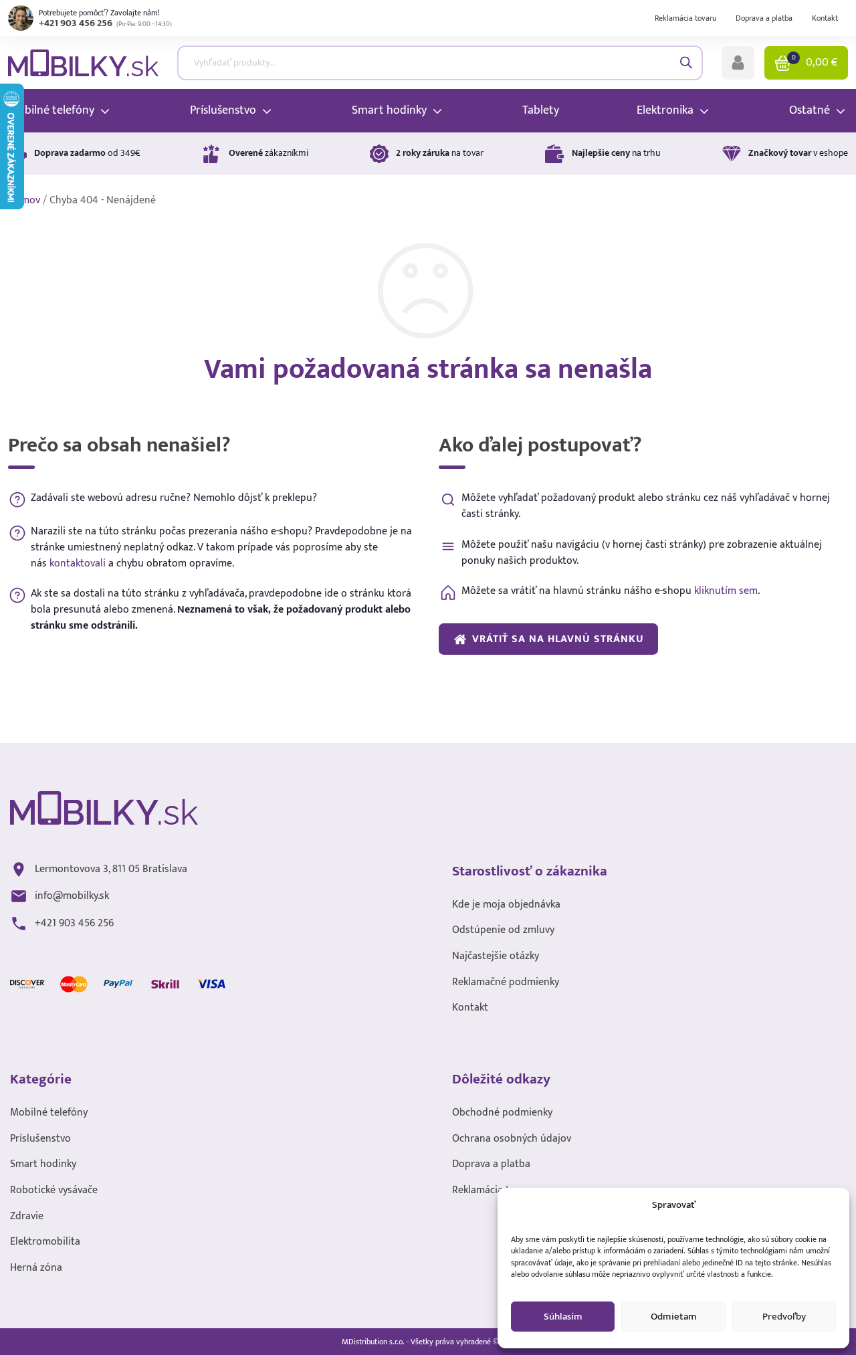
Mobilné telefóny (49, 1113)
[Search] (686, 62)
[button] (738, 63)
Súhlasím (563, 1316)
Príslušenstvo (40, 1139)
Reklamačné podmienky (505, 982)
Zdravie (26, 1216)
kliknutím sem (726, 590)
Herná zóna (36, 1268)
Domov (24, 200)
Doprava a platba (764, 18)
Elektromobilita (45, 1242)
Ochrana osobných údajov (511, 1139)
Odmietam (674, 1316)
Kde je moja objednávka (506, 905)
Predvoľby (784, 1316)
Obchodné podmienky (502, 1113)
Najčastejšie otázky (495, 956)
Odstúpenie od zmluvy (503, 930)
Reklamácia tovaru (685, 18)
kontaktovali (77, 563)
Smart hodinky (43, 1164)
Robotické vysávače (54, 1190)
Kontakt (825, 18)
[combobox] (440, 63)
